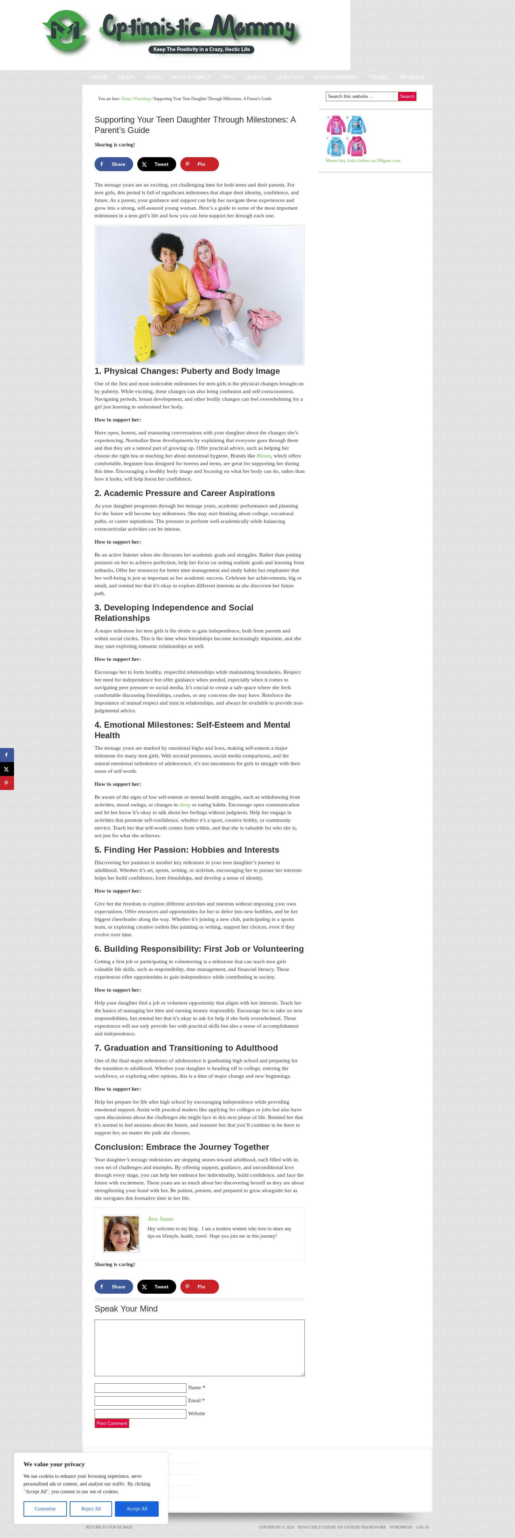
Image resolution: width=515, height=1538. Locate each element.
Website (196, 1413)
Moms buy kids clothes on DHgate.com (363, 160)
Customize (45, 1508)
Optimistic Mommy (81, 35)
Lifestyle (290, 77)
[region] (91, 1488)
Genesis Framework (365, 1527)
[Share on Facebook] (7, 755)
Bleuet (264, 456)
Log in (422, 1527)
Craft (126, 77)
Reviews (409, 77)
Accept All (136, 1508)
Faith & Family (188, 77)
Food (153, 77)
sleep (185, 805)
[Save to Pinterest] (7, 783)
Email (194, 1400)
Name (194, 1387)
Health (256, 77)
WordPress (401, 1527)
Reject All (91, 1508)
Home (99, 77)
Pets (228, 77)
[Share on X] (7, 769)
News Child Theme (317, 1527)
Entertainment (334, 77)
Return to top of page (109, 1527)
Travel (379, 77)
